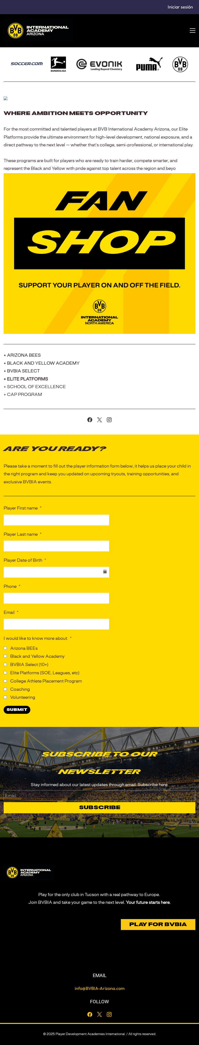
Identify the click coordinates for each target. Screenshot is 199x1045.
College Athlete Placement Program (45, 681)
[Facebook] (89, 419)
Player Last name (22, 534)
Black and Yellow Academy (37, 656)
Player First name (22, 508)
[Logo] (38, 30)
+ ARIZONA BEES (22, 355)
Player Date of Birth (25, 560)
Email (11, 612)
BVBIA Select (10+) (28, 664)
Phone (12, 586)
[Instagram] (109, 419)
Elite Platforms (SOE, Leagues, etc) (44, 672)
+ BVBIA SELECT (22, 371)
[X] (99, 419)
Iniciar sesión (180, 7)
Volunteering (22, 697)
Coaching (19, 689)
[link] (99, 177)
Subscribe (99, 808)
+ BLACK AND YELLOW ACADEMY (42, 363)
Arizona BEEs (23, 648)
